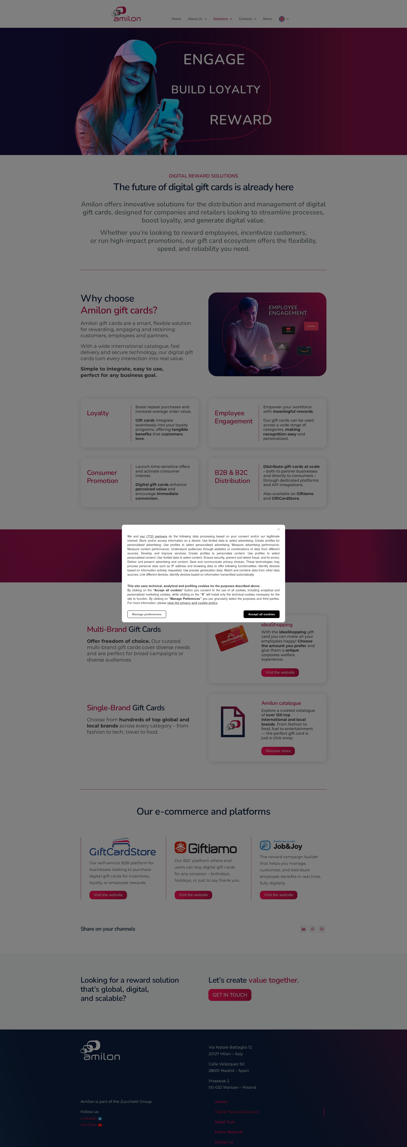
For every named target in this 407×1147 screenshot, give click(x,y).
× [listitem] (278, 529)
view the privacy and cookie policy (192, 603)
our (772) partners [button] (153, 536)
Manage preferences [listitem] (147, 614)
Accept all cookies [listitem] (261, 614)
